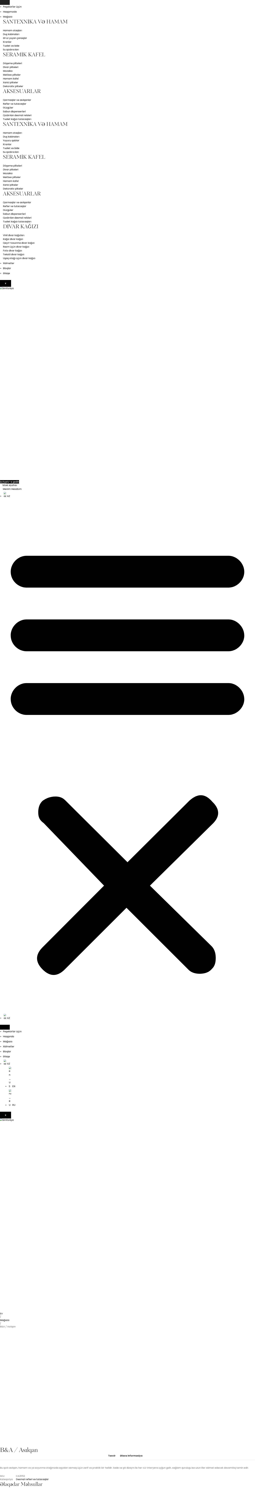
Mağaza (7, 16)
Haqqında (8, 1036)
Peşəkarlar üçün (12, 6)
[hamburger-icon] (5, 2)
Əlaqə (6, 273)
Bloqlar (7, 268)
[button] (127, 758)
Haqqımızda (10, 11)
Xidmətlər (8, 263)
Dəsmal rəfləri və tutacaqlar (32, 1479)
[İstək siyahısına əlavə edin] (6, 1316)
